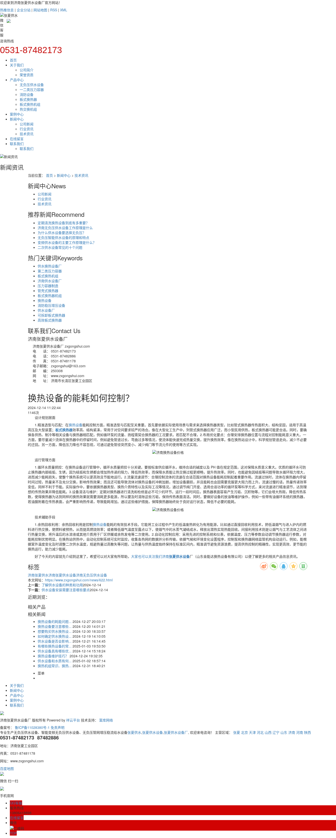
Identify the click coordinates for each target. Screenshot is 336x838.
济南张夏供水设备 (62, 575)
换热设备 (44, 300)
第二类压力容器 (50, 270)
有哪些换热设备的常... (55, 646)
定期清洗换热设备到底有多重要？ (63, 222)
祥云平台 (73, 720)
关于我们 (17, 64)
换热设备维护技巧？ (53, 655)
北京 (244, 732)
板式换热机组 (30, 104)
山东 (283, 732)
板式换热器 (28, 99)
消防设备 (26, 94)
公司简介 (26, 69)
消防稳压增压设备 (51, 305)
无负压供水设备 (32, 84)
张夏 (236, 732)
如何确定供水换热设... (55, 636)
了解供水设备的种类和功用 (62, 584)
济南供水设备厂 (50, 280)
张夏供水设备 (152, 732)
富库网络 (106, 720)
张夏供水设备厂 (176, 732)
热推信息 (7, 9)
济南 (291, 732)
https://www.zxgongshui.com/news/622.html (79, 579)
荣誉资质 (26, 74)
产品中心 (17, 79)
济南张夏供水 (38, 575)
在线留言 (17, 138)
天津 (252, 732)
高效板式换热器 (50, 320)
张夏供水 (134, 732)
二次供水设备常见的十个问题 (60, 247)
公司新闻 (26, 123)
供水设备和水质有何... (55, 660)
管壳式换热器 (48, 290)
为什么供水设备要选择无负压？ (62, 232)
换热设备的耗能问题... (55, 621)
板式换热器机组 (50, 295)
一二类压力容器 (32, 89)
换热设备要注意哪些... (55, 626)
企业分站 (24, 9)
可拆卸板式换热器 (51, 315)
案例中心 (17, 114)
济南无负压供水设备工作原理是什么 (65, 227)
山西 (268, 732)
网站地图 (40, 9)
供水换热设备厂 (50, 266)
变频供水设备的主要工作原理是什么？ (67, 242)
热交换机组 (28, 109)
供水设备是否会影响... (55, 641)
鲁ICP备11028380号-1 (32, 727)
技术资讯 (26, 133)
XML (63, 9)
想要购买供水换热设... (55, 631)
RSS (53, 9)
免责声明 (57, 727)
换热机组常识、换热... (55, 665)
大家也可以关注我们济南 (150, 556)
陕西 (307, 732)
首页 (13, 60)
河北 (260, 732)
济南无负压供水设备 (91, 575)
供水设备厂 (46, 310)
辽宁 (276, 732)
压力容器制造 (48, 285)
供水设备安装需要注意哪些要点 (66, 589)
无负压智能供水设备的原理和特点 (63, 237)
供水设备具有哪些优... (55, 650)
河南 (299, 732)
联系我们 (17, 143)
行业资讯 (26, 128)
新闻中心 (17, 119)
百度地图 (7, 768)
